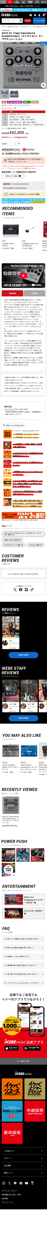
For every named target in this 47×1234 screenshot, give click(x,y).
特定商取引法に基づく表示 (11, 1194)
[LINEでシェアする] (26, 589)
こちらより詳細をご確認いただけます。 (25, 986)
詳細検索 (27, 21)
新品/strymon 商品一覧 (13, 540)
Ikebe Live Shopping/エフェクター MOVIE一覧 (33, 900)
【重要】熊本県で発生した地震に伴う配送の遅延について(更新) (23, 6)
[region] (23, 813)
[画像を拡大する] (43, 85)
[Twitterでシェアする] (15, 589)
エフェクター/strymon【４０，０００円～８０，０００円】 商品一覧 (23, 534)
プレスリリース (7, 1202)
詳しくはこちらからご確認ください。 (23, 969)
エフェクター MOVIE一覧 (33, 912)
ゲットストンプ (10, 409)
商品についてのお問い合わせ (15, 425)
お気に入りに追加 (11, 176)
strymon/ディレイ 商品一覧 (14, 545)
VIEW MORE (23, 655)
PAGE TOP (25, 1061)
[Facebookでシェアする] (20, 589)
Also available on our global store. (15, 188)
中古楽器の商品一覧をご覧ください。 (23, 960)
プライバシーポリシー (10, 1190)
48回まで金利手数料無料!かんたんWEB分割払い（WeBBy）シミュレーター (24, 160)
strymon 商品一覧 (36, 545)
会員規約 (5, 1198)
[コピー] (32, 589)
